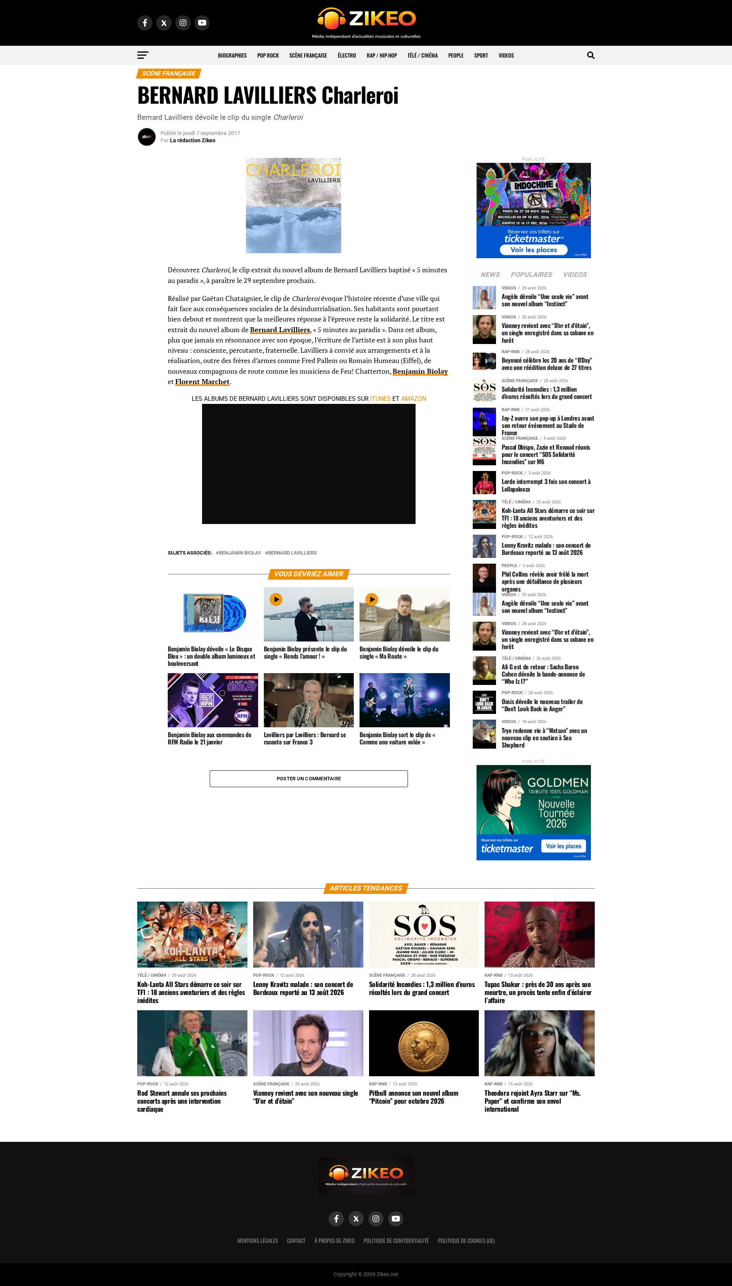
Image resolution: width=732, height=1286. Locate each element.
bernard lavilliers (292, 553)
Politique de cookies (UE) (466, 1240)
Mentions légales (258, 1240)
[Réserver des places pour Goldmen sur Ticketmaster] (534, 810)
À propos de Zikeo (335, 1240)
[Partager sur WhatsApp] (146, 290)
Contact (296, 1240)
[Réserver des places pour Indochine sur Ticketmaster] (534, 208)
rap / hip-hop (382, 55)
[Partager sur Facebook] (146, 272)
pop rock (268, 55)
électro (347, 55)
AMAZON (413, 398)
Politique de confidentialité (396, 1240)
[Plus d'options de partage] (146, 345)
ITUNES (380, 398)
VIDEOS (506, 55)
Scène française (308, 55)
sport (481, 55)
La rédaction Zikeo (192, 140)
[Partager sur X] (146, 309)
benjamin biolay (240, 553)
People (456, 55)
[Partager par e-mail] (146, 327)
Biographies (232, 55)
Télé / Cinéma (423, 55)
